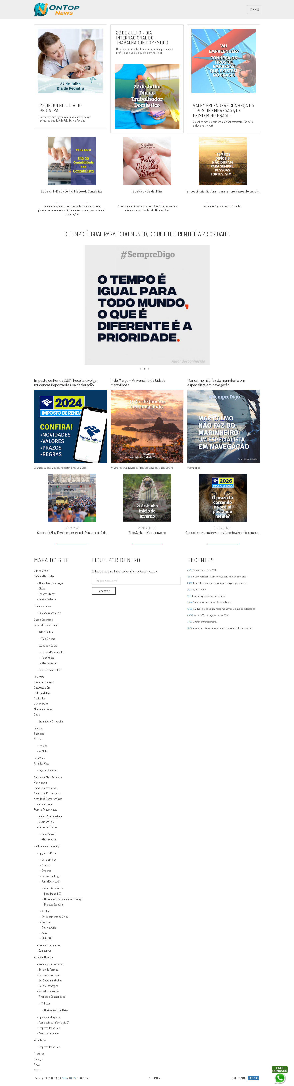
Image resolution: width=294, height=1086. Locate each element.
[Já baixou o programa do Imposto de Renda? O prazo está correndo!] (222, 162)
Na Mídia (43, 751)
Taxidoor (46, 922)
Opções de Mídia (47, 853)
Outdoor (45, 865)
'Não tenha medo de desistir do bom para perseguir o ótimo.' (217, 583)
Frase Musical (48, 657)
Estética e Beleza (43, 606)
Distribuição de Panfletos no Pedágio (63, 899)
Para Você (39, 758)
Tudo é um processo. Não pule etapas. (206, 596)
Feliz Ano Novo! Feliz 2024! (202, 570)
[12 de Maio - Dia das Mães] (71, 162)
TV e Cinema (48, 638)
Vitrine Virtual (41, 570)
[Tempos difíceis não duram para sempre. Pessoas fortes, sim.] (147, 162)
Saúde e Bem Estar (44, 576)
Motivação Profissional (50, 816)
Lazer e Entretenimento (46, 625)
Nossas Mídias (48, 859)
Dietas (42, 588)
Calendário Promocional (47, 793)
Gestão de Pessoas (48, 969)
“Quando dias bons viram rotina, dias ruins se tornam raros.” (217, 576)
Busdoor (46, 911)
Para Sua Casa (41, 763)
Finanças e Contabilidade (52, 996)
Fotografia (39, 676)
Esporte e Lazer (47, 593)
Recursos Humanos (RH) (51, 964)
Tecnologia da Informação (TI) (54, 1022)
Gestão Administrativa (50, 980)
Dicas (37, 714)
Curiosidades (41, 703)
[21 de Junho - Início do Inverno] (71, 499)
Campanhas (45, 950)
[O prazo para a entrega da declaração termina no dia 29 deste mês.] (222, 499)
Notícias (38, 739)
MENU (254, 9)
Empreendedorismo (49, 1028)
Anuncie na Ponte (53, 888)
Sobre (37, 1070)
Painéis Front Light (51, 876)
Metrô (44, 933)
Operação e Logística (49, 1017)
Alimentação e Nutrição (51, 583)
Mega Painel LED (52, 893)
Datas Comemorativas (50, 670)
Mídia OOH (46, 938)
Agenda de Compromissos (48, 798)
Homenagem (41, 782)
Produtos (39, 1053)
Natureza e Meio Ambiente (48, 777)
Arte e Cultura (46, 632)
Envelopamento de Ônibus (55, 916)
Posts (37, 1064)
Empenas (46, 870)
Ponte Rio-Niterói (50, 881)
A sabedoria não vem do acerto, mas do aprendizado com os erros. (219, 628)
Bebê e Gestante (47, 599)
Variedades (40, 1040)
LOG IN (252, 1078)
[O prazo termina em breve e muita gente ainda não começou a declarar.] (147, 499)
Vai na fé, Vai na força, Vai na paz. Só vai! (208, 615)
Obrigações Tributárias (56, 1010)
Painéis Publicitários (49, 945)
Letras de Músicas (48, 645)
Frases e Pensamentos (52, 652)
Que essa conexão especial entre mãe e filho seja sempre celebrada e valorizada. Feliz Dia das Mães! (72, 208)
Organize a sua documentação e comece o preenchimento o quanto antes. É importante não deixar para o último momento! (222, 208)
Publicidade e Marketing (46, 846)
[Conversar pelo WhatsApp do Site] (280, 1075)
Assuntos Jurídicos (49, 1033)
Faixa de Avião (48, 927)
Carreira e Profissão (49, 975)
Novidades (39, 698)
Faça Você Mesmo (48, 770)
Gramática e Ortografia (51, 721)
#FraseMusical (48, 663)
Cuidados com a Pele (50, 613)
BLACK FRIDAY (196, 589)
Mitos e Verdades (43, 709)
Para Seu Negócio (43, 957)
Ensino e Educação (44, 682)
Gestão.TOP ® (69, 1078)
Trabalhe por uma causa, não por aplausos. (209, 602)
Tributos (45, 1003)
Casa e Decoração (43, 619)
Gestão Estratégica (48, 985)
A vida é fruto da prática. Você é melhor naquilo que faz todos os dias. (221, 608)
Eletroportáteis (42, 693)
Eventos (38, 728)
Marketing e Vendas (49, 991)
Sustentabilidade (43, 804)
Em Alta (43, 746)
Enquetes (39, 733)
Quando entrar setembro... (202, 621)
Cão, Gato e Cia (42, 687)
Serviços (38, 1059)
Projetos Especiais (53, 904)
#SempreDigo (46, 821)
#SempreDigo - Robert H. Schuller (147, 206)
